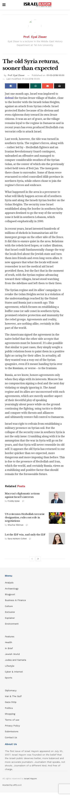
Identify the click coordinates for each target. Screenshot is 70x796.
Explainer (10, 618)
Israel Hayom (30, 778)
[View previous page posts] (32, 559)
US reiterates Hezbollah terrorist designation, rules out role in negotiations (24, 517)
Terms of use (12, 719)
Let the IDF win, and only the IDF (25, 534)
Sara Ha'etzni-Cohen (17, 539)
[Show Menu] (4, 5)
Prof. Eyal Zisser (35, 36)
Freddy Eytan (14, 501)
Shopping (10, 714)
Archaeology (11, 588)
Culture (9, 606)
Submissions (11, 731)
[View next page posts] (38, 559)
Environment (12, 623)
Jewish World (12, 654)
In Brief (9, 648)
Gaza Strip (10, 702)
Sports (8, 677)
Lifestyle (9, 666)
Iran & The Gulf (13, 696)
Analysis (9, 582)
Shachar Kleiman (15, 525)
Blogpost (10, 594)
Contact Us (11, 737)
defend (9, 97)
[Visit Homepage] (37, 5)
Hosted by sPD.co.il (11, 785)
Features (9, 636)
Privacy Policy (12, 725)
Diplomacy (11, 690)
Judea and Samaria (15, 660)
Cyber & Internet (14, 671)
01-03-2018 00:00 (55, 75)
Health (8, 642)
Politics (9, 708)
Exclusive (10, 612)
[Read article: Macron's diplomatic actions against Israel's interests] (57, 497)
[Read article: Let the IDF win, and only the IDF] (57, 538)
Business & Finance (15, 600)
